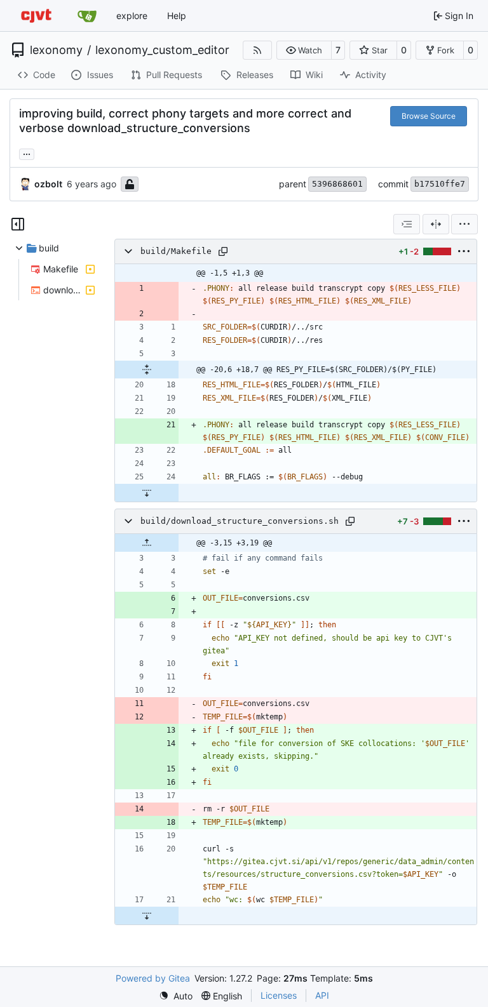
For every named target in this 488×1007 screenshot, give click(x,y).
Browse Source (429, 116)
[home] (36, 16)
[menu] (464, 224)
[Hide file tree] (17, 224)
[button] (304, 50)
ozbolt (48, 183)
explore (131, 15)
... (26, 153)
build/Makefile (176, 251)
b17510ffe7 (439, 184)
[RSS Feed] (257, 50)
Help (176, 15)
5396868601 (337, 184)
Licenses (279, 995)
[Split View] (436, 224)
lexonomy (56, 50)
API (322, 995)
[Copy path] (223, 251)
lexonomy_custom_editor (162, 50)
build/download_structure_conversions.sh (239, 521)
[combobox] (406, 224)
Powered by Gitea (153, 978)
